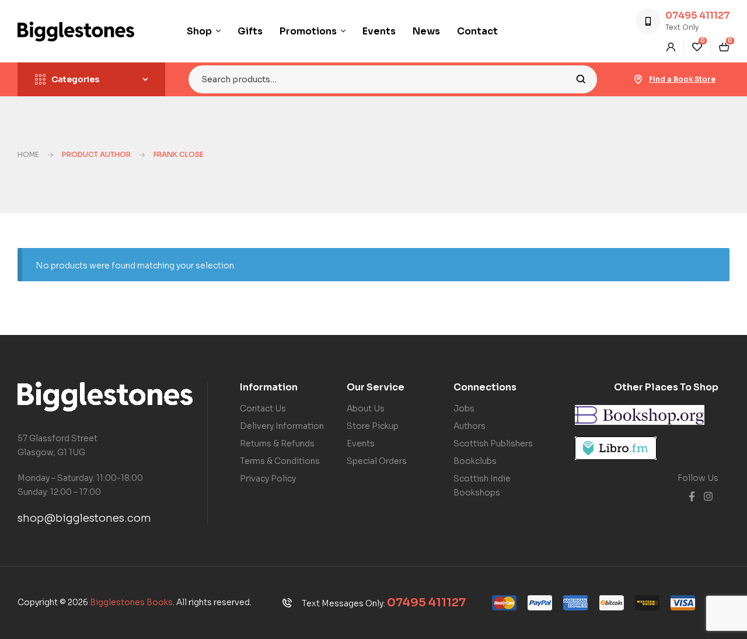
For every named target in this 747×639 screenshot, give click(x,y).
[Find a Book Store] (638, 79)
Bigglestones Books (131, 602)
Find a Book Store (682, 79)
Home (28, 154)
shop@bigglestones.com (84, 518)
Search (581, 79)
